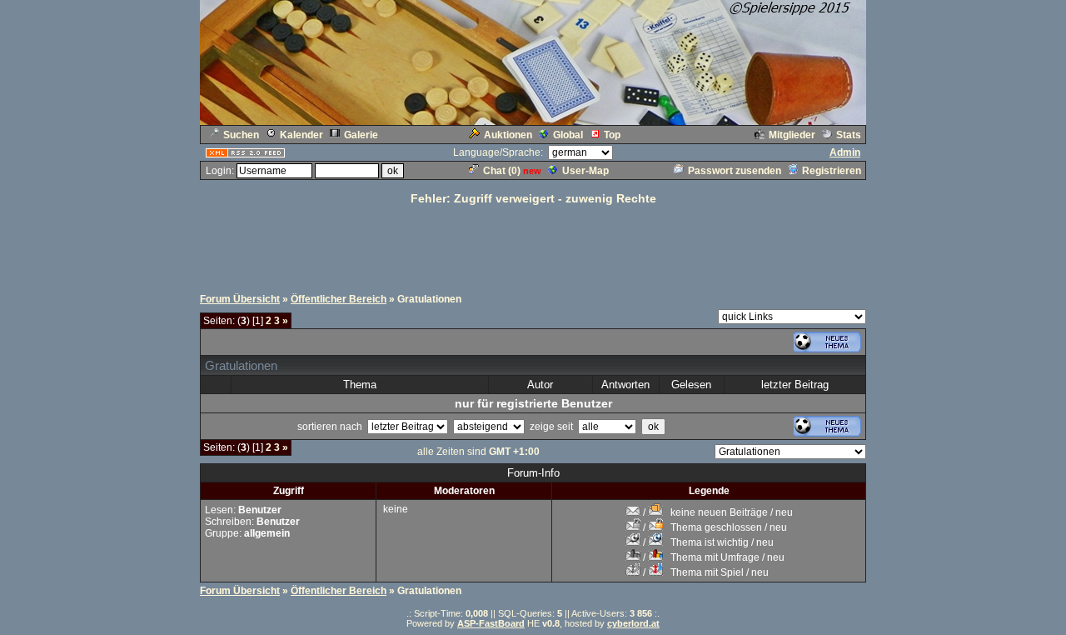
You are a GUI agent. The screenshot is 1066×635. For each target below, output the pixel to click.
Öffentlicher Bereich (338, 299)
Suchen (241, 135)
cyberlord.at (633, 623)
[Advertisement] (533, 244)
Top (612, 135)
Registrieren (831, 171)
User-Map (585, 171)
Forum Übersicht (240, 299)
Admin (844, 152)
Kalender (301, 135)
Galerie (361, 135)
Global (568, 135)
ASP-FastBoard (491, 623)
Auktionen (508, 135)
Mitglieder (792, 135)
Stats (848, 135)
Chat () (502, 171)
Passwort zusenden (734, 171)
